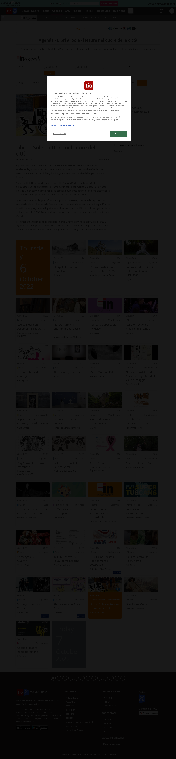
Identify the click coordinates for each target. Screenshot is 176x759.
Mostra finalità (59, 134)
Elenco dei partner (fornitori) (62, 125)
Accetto (118, 134)
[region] (89, 108)
